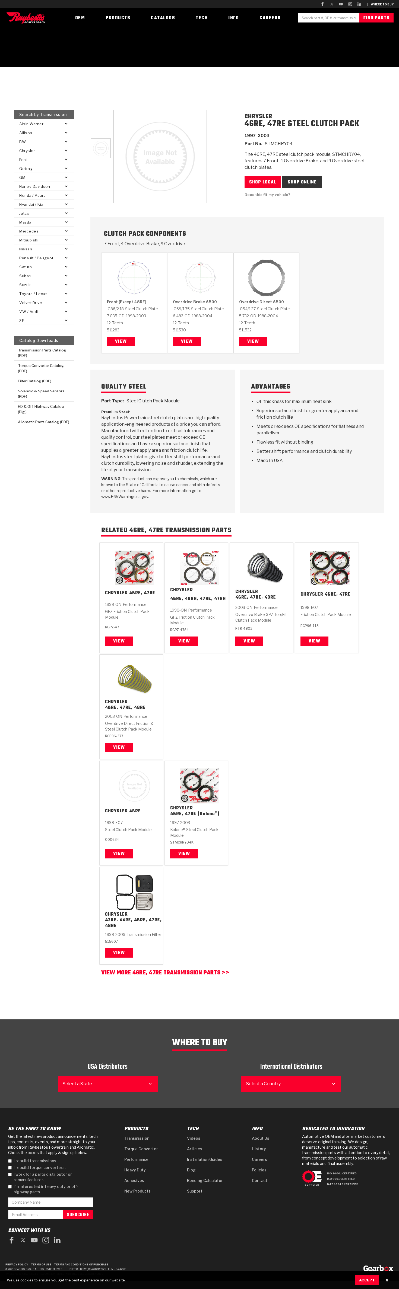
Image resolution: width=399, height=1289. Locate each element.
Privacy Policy (16, 1264)
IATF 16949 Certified (342, 1184)
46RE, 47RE (142, 593)
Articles (194, 1148)
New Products (137, 1191)
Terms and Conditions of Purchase (81, 1264)
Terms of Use (41, 1264)
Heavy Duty (135, 1170)
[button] (44, 123)
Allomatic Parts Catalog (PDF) (43, 422)
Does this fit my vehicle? (267, 194)
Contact (259, 1180)
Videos (193, 1138)
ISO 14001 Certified (342, 1173)
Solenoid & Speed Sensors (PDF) (41, 394)
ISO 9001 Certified (341, 1178)
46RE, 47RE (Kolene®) (195, 814)
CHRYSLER (116, 593)
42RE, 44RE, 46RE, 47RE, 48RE (133, 923)
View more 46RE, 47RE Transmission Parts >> (165, 973)
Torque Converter (141, 1148)
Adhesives (134, 1180)
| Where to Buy (380, 4)
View (121, 341)
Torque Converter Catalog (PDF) (41, 368)
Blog (191, 1170)
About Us (260, 1138)
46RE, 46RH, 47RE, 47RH (198, 599)
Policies (259, 1170)
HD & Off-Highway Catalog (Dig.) (41, 409)
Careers (259, 1159)
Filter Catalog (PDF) (34, 381)
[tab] (100, 148)
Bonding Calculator (205, 1180)
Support (194, 1191)
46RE (135, 811)
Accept (367, 1280)
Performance (136, 1159)
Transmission (136, 1138)
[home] (27, 17)
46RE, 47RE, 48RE (255, 597)
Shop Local (262, 182)
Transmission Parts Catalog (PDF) (42, 353)
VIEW (119, 641)
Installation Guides (204, 1159)
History (259, 1148)
